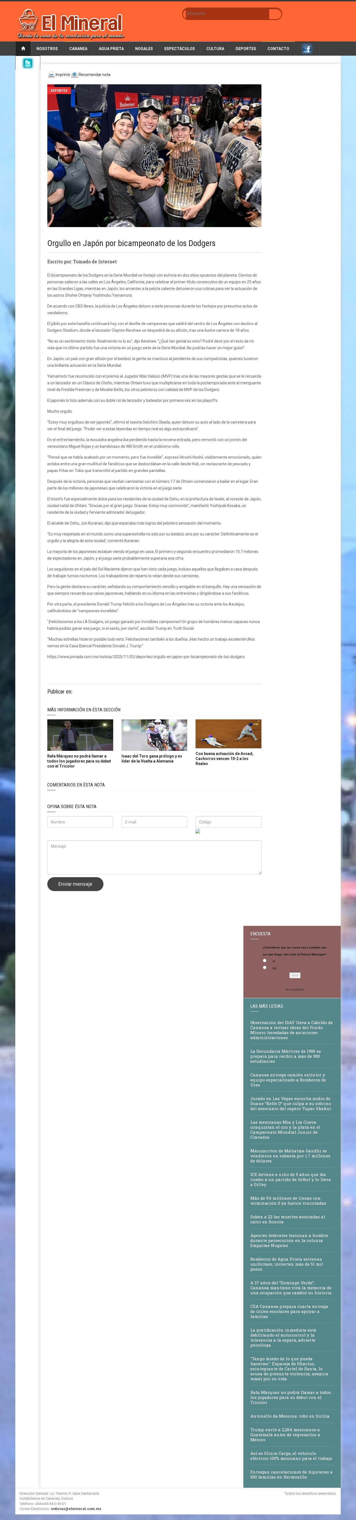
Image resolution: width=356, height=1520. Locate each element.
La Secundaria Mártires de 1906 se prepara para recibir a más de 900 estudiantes (285, 1056)
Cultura (215, 48)
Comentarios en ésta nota (76, 785)
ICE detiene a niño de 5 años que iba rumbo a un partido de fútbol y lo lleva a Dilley (290, 1179)
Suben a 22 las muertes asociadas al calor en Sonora (287, 1219)
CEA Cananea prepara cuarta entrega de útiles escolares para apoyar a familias (289, 1311)
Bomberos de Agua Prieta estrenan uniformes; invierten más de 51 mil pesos (286, 1263)
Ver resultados (295, 989)
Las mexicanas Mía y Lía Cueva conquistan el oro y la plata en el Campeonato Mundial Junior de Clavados (285, 1130)
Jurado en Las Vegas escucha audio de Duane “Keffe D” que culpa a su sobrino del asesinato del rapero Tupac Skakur (290, 1103)
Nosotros (47, 48)
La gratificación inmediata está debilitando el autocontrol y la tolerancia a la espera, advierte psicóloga (283, 1337)
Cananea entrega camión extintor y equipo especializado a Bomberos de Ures (288, 1079)
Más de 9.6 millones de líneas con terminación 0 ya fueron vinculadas (288, 1201)
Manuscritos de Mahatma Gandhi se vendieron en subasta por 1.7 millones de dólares (290, 1155)
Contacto (278, 48)
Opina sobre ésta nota (72, 806)
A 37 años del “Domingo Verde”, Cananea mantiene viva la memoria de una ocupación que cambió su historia (291, 1287)
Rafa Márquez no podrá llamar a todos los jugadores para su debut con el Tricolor (79, 761)
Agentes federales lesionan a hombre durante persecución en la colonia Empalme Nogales (289, 1240)
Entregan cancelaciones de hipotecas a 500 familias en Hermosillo (291, 1474)
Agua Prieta (111, 48)
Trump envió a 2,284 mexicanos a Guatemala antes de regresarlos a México (285, 1434)
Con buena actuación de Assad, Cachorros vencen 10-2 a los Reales (224, 758)
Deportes (246, 48)
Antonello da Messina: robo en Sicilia (290, 1415)
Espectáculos (179, 48)
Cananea (78, 48)
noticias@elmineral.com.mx (76, 1509)
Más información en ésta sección (83, 709)
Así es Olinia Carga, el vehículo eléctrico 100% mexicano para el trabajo (291, 1456)
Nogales (144, 48)
